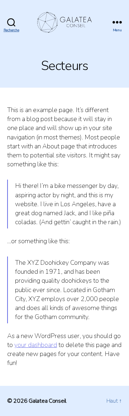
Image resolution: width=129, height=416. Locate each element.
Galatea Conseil (47, 401)
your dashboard (35, 345)
